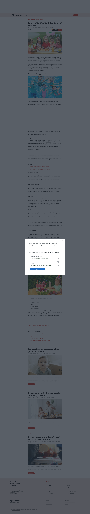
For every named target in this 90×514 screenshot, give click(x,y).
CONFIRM (37, 269)
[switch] (58, 258)
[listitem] (45, 256)
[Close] (63, 241)
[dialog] (45, 257)
